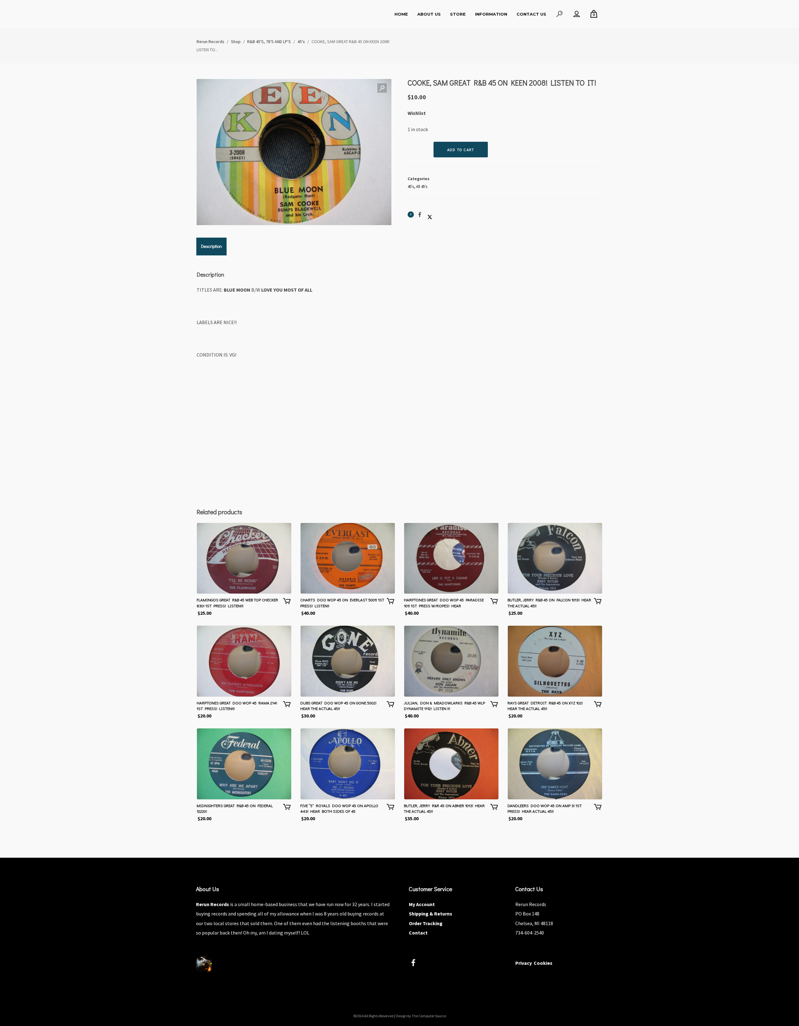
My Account (422, 904)
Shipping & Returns (430, 913)
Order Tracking (426, 923)
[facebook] (417, 964)
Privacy (523, 963)
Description (211, 246)
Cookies (543, 963)
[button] (382, 88)
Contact (418, 933)
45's (411, 186)
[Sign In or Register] (576, 14)
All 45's (421, 186)
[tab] (211, 246)
